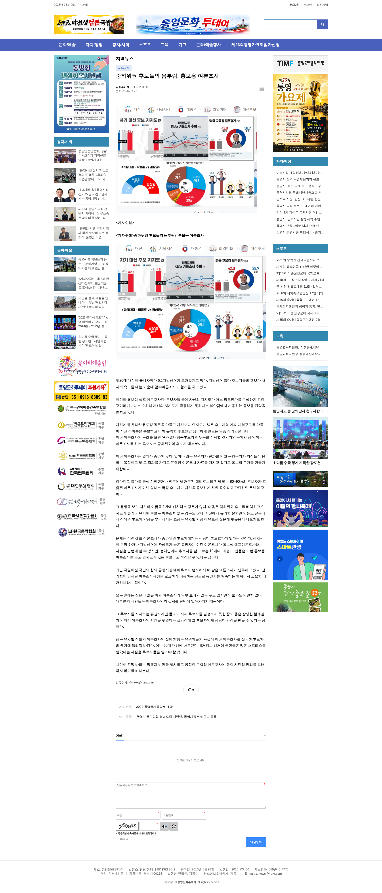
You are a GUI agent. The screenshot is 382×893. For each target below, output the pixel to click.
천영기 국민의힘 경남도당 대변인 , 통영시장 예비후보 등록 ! (177, 716)
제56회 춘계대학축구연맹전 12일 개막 (299, 300)
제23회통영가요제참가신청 (255, 44)
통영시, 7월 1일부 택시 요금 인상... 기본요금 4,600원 (297, 226)
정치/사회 (120, 44)
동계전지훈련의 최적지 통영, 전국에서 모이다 (299, 307)
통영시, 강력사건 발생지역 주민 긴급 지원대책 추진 (300, 219)
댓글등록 (256, 842)
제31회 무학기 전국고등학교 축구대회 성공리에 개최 (299, 260)
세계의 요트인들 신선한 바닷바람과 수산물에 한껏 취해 (299, 267)
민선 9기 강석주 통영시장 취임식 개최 (299, 213)
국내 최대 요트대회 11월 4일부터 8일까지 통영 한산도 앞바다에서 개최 (300, 287)
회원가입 (322, 4)
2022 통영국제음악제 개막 (154, 706)
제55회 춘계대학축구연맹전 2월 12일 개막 (298, 320)
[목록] (261, 89)
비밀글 (124, 839)
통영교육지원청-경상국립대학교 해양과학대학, (298, 354)
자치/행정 (94, 44)
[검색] (322, 24)
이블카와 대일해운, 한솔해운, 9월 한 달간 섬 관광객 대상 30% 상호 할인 (299, 173)
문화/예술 (67, 44)
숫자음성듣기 (164, 826)
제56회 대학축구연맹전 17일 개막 (299, 293)
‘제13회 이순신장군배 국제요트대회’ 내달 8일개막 (299, 313)
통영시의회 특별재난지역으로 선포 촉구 (300, 193)
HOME (294, 4)
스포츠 (145, 44)
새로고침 (173, 826)
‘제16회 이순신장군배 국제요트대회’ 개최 (299, 274)
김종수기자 (122, 87)
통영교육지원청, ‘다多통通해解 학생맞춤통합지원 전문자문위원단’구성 (300, 348)
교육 (165, 44)
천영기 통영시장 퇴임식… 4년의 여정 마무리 (298, 233)
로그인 (307, 4)
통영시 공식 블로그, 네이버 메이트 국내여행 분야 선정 (300, 206)
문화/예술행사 (208, 44)
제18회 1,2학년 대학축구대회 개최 (300, 280)
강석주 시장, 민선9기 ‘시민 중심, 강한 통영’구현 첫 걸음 (298, 199)
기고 (182, 44)
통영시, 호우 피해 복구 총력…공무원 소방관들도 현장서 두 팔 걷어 (300, 186)
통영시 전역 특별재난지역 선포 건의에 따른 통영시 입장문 (299, 180)
